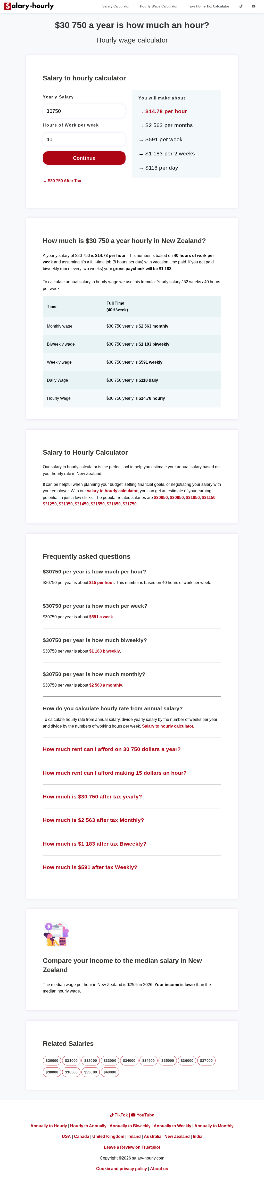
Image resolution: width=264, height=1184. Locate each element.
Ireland (134, 1136)
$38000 (52, 1072)
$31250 (50, 504)
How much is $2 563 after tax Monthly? (93, 820)
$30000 (52, 1060)
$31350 (66, 504)
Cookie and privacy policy (121, 1168)
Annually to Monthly (214, 1126)
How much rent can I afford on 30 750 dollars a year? (112, 749)
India (197, 1136)
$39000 (90, 1072)
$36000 (187, 1060)
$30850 (161, 497)
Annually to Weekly (172, 1126)
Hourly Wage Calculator (159, 6)
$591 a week (101, 617)
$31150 (209, 497)
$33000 (110, 1060)
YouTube (145, 1115)
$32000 (90, 1060)
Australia (152, 1136)
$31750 (130, 504)
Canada (81, 1136)
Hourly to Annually (88, 1126)
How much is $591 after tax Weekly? (90, 867)
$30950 (177, 497)
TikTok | (122, 1115)
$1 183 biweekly (104, 651)
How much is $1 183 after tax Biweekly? (94, 844)
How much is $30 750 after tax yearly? (92, 796)
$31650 (114, 504)
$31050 (193, 497)
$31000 (71, 1060)
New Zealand (177, 1136)
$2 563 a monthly (105, 685)
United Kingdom (108, 1136)
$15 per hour (101, 582)
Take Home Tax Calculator (208, 6)
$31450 (82, 504)
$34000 (129, 1060)
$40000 (110, 1072)
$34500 (148, 1060)
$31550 (98, 504)
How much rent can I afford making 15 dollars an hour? (115, 773)
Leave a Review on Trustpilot (132, 1147)
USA (66, 1136)
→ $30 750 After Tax (62, 181)
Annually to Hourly (48, 1126)
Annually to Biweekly (130, 1126)
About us (159, 1168)
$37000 (206, 1060)
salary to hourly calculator (112, 491)
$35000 (167, 1060)
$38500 (71, 1072)
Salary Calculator (116, 6)
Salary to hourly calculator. (168, 726)
